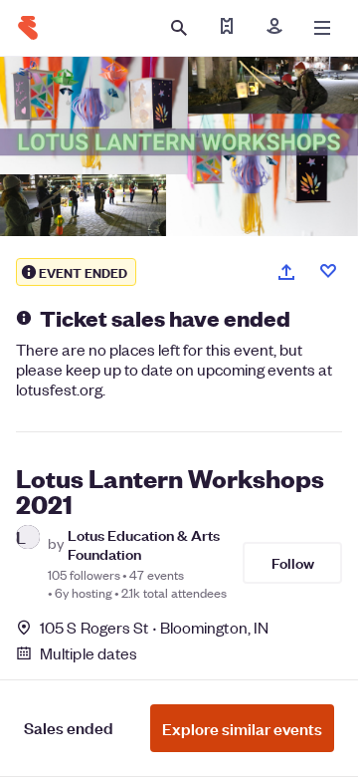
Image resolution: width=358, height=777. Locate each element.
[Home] (28, 28)
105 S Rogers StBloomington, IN (154, 627)
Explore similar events (242, 728)
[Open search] (179, 28)
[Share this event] (286, 272)
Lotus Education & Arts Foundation (144, 544)
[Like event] (328, 271)
